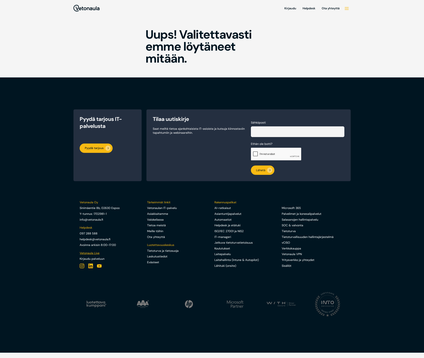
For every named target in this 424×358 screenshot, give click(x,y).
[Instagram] (82, 266)
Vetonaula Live (89, 253)
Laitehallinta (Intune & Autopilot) (236, 260)
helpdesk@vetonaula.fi (95, 239)
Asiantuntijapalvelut (227, 214)
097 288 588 (88, 233)
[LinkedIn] (90, 266)
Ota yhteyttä (331, 8)
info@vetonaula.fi (91, 219)
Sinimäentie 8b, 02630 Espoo (100, 208)
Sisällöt (286, 266)
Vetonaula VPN (292, 254)
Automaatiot (223, 219)
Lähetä (260, 170)
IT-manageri (222, 237)
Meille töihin (155, 231)
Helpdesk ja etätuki (227, 225)
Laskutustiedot (157, 256)
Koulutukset (222, 248)
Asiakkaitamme (157, 214)
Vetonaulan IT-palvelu (162, 208)
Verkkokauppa (291, 248)
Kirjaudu (290, 8)
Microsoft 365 (291, 208)
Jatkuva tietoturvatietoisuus (233, 242)
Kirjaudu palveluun (92, 259)
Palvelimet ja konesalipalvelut (301, 214)
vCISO (286, 242)
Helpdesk (309, 8)
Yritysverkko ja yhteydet (298, 260)
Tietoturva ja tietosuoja (163, 251)
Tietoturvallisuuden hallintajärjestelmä (308, 237)
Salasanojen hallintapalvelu (300, 219)
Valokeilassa (155, 219)
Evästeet (153, 262)
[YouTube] (99, 266)
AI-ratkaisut (222, 208)
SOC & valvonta (292, 225)
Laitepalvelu (222, 254)
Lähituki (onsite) (225, 266)
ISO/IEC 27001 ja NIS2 (229, 231)
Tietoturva (289, 231)
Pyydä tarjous (94, 148)
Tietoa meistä (156, 225)
